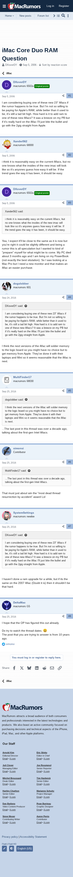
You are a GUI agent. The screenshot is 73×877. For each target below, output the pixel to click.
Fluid (4, 844)
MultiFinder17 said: (15, 470)
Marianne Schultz (45, 791)
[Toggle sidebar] (68, 16)
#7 (69, 526)
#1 (69, 95)
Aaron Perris (43, 816)
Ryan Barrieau (44, 803)
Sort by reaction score (54, 64)
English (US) (25, 848)
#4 (69, 297)
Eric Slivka (42, 752)
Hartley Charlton (11, 791)
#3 (69, 202)
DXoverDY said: (14, 305)
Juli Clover (8, 765)
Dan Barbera (9, 803)
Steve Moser (9, 816)
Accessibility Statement (33, 836)
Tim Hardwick (44, 778)
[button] (4, 6)
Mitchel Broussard (12, 778)
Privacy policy (10, 836)
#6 (69, 462)
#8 (69, 616)
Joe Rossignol (44, 765)
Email (5, 758)
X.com (13, 758)
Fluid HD (12, 844)
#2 (69, 155)
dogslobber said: (14, 399)
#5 (69, 390)
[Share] (63, 95)
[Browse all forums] (58, 16)
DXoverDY (11, 64)
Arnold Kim (8, 752)
